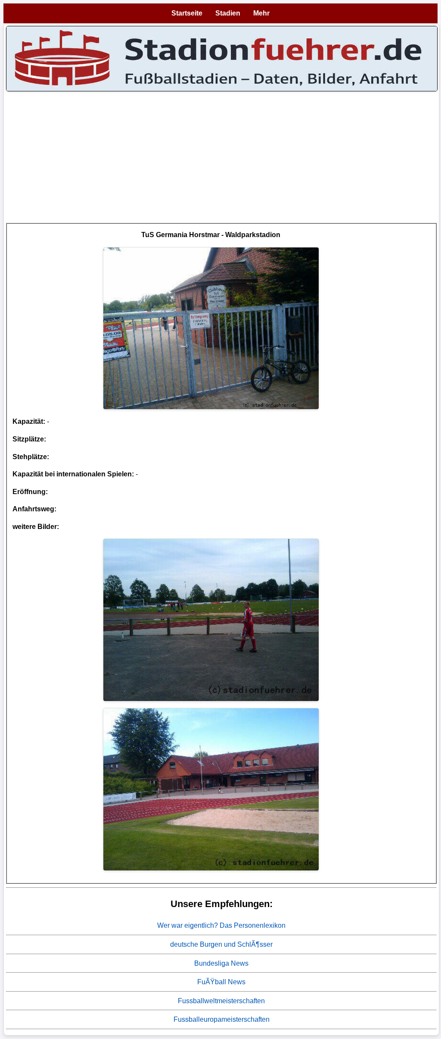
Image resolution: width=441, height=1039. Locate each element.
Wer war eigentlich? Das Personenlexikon (221, 925)
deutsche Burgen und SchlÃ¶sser (221, 944)
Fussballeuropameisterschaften (222, 1019)
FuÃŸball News (221, 982)
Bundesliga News (221, 963)
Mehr (261, 13)
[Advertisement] (221, 162)
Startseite (186, 13)
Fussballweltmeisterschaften (221, 1001)
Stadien (227, 13)
